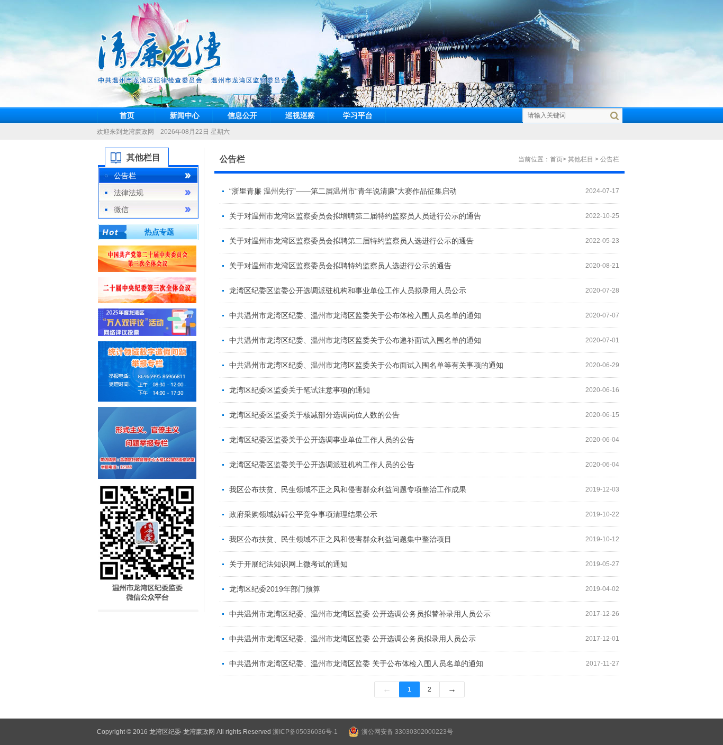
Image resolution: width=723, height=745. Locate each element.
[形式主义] (147, 442)
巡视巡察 (300, 115)
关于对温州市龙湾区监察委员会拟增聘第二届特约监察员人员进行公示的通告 (355, 216)
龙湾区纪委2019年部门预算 (274, 589)
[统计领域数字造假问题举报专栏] (147, 371)
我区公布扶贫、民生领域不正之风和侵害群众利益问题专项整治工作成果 (347, 489)
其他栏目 (581, 159)
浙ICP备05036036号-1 (305, 731)
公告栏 (125, 175)
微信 (121, 209)
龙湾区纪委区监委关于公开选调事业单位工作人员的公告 (321, 439)
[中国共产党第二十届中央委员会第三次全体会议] (147, 258)
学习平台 (358, 115)
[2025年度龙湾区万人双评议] (147, 321)
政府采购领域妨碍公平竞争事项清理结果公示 (303, 514)
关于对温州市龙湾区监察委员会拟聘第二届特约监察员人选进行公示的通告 (351, 241)
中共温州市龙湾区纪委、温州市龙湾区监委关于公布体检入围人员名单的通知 (355, 315)
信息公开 (242, 115)
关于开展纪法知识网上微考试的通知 (288, 564)
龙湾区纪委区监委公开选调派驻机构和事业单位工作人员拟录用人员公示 (347, 290)
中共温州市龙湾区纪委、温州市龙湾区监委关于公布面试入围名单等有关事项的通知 (366, 365)
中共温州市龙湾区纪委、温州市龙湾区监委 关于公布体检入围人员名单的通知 (356, 663)
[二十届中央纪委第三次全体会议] (147, 289)
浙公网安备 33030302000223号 (407, 731)
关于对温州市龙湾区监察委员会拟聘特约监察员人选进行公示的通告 (340, 265)
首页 (127, 115)
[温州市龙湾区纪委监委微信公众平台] (147, 543)
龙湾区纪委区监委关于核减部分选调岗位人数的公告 (314, 415)
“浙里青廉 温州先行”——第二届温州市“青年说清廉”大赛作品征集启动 (343, 191)
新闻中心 (185, 115)
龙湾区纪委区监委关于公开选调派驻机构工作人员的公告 (321, 464)
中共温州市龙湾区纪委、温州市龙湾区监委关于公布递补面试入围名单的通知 (355, 340)
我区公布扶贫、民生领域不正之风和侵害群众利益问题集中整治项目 (340, 539)
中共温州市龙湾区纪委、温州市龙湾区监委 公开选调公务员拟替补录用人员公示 (360, 614)
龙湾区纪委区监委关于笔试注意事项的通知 (299, 390)
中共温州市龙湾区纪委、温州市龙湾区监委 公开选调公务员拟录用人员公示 (352, 638)
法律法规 (128, 192)
